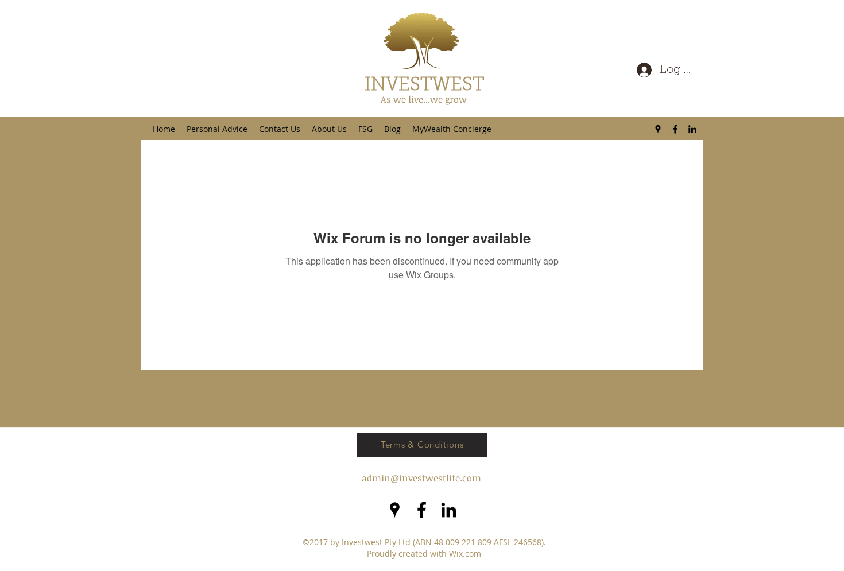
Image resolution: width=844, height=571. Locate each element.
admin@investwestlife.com (421, 478)
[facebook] (675, 129)
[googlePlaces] (658, 129)
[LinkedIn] (692, 129)
